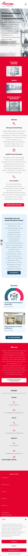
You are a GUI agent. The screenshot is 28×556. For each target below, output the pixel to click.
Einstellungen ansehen (14, 550)
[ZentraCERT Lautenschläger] (14, 83)
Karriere (4, 498)
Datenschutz (11, 553)
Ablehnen (14, 546)
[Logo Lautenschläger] (8, 2)
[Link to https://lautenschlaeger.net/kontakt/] (14, 457)
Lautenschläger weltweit (9, 459)
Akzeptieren (14, 541)
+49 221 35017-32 (14, 405)
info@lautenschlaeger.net (14, 453)
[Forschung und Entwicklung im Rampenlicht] (14, 289)
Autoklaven (5, 477)
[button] (25, 519)
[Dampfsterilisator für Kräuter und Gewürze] (14, 313)
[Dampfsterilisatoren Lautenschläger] (14, 66)
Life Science (5, 484)
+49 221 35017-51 (14, 425)
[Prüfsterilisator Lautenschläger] (14, 101)
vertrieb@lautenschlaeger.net (14, 412)
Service (4, 491)
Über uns (4, 505)
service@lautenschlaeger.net (14, 433)
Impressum (18, 553)
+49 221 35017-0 (14, 445)
